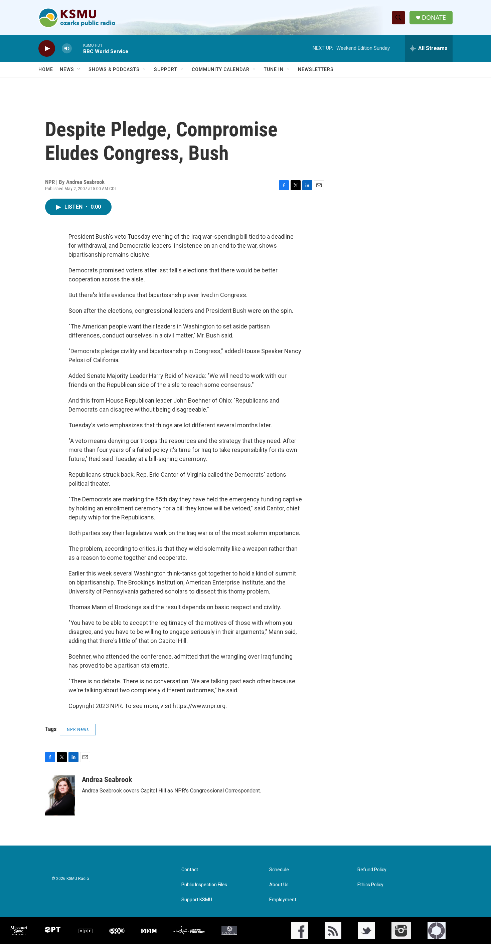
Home (45, 69)
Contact (189, 869)
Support (165, 69)
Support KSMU (196, 899)
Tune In (274, 69)
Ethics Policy (370, 884)
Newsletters (316, 69)
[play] (46, 48)
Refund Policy (371, 869)
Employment (282, 899)
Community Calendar (221, 69)
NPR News (78, 729)
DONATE (434, 17)
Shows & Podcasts (114, 69)
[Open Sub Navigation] (79, 69)
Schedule (279, 869)
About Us (279, 884)
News (67, 69)
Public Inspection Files (204, 884)
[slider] (77, 48)
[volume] (66, 48)
